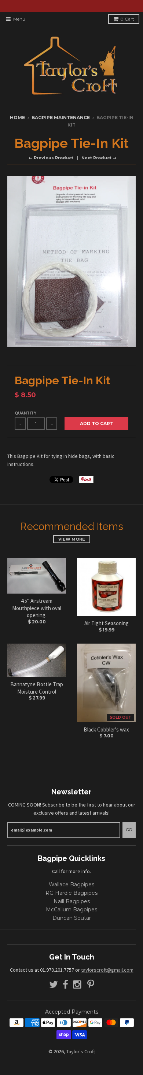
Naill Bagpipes (72, 901)
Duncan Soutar (71, 918)
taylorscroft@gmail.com (107, 970)
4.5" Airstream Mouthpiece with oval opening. (36, 608)
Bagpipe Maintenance (61, 117)
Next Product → (99, 157)
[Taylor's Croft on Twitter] (53, 985)
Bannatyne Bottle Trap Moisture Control (36, 688)
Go (129, 829)
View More (71, 539)
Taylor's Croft (80, 1051)
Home (17, 117)
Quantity (25, 413)
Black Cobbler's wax (106, 729)
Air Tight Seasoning (106, 623)
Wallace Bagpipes (71, 884)
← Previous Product (51, 157)
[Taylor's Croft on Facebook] (65, 985)
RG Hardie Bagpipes (71, 893)
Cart (127, 19)
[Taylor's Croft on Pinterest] (90, 985)
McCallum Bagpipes (71, 909)
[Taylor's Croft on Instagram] (77, 985)
